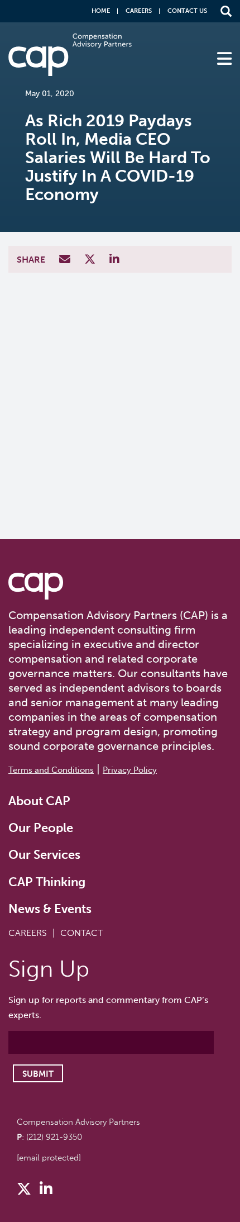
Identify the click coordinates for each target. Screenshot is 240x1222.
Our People (40, 827)
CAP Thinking (46, 882)
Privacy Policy (130, 770)
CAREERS (27, 933)
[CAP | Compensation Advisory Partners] (70, 55)
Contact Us (187, 11)
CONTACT (81, 933)
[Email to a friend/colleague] (66, 260)
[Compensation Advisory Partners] (35, 586)
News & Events (50, 908)
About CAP (39, 801)
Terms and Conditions (51, 770)
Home (101, 11)
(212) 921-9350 (54, 1137)
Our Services (44, 854)
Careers (139, 11)
